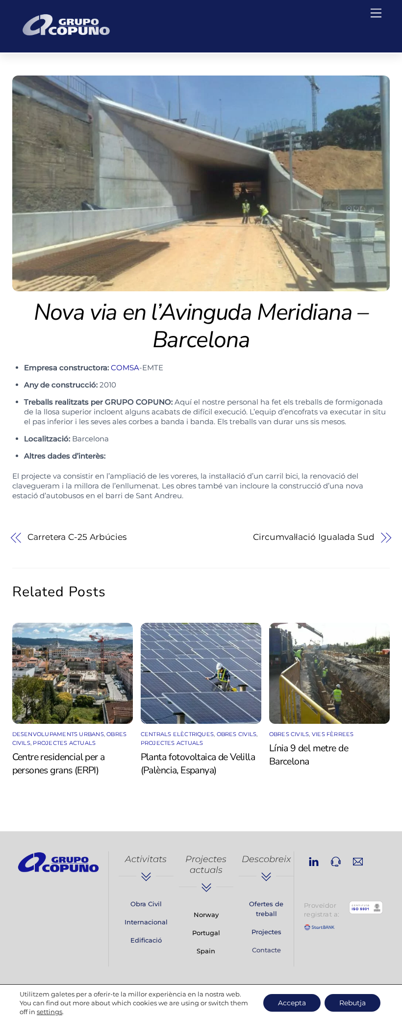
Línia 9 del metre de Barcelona (308, 754)
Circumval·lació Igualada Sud (314, 537)
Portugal (206, 933)
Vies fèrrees (333, 734)
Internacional (146, 922)
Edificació (146, 940)
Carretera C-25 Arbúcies (76, 537)
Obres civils (237, 734)
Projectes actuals (64, 743)
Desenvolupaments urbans (58, 734)
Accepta (292, 1002)
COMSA (125, 367)
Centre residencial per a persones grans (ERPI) (58, 763)
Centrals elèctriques (177, 734)
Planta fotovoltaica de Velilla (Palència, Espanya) (198, 763)
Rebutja (352, 1002)
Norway (206, 915)
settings (49, 1012)
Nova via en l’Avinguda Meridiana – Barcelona (201, 326)
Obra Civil (146, 904)
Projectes (266, 932)
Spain (206, 951)
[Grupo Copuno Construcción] (66, 37)
